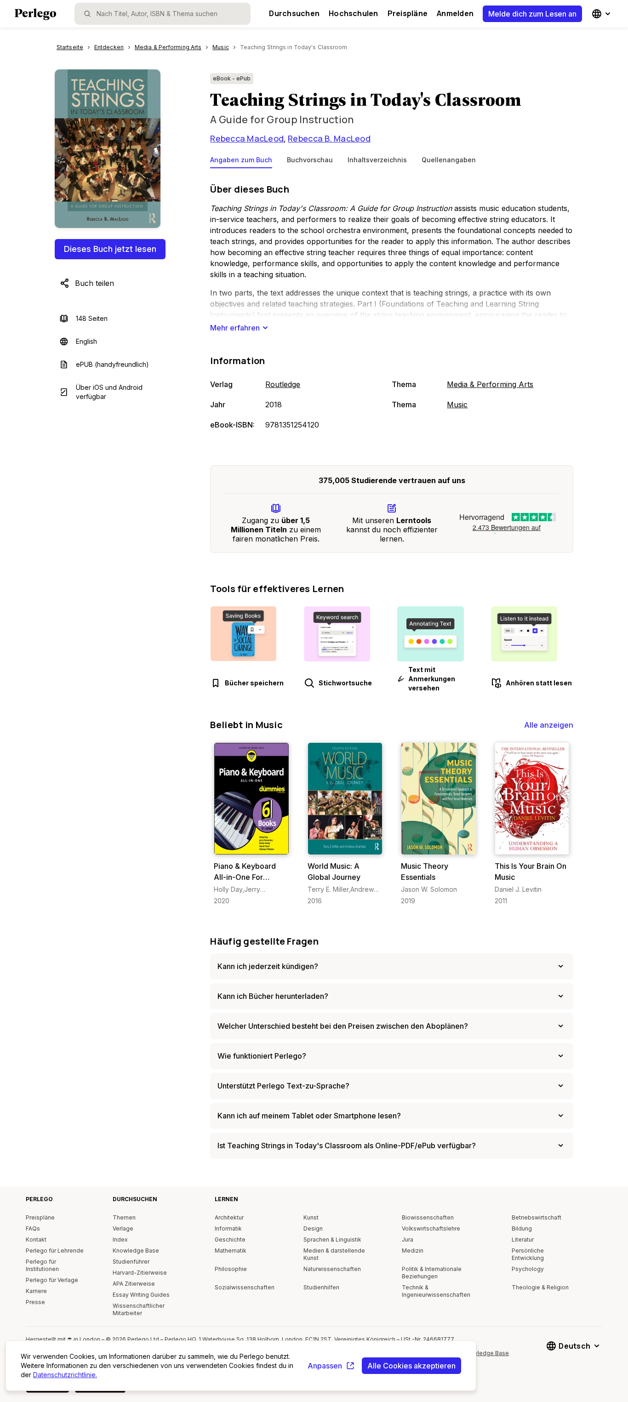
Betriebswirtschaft (536, 1217)
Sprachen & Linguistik (332, 1239)
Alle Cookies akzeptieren (411, 1365)
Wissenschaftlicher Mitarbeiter (139, 1309)
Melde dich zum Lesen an (532, 13)
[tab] (241, 161)
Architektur (229, 1217)
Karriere (36, 1291)
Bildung (522, 1228)
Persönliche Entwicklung (528, 1254)
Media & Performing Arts (490, 384)
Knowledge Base (136, 1250)
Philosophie (231, 1268)
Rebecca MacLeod (247, 138)
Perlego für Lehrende (55, 1250)
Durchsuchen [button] (294, 13)
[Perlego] (35, 15)
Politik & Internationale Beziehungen (432, 1272)
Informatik (228, 1228)
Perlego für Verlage (52, 1280)
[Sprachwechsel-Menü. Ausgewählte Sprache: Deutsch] (602, 14)
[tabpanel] (391, 307)
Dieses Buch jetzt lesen (110, 249)
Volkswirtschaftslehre (431, 1228)
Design (313, 1228)
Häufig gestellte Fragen (264, 941)
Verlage (123, 1228)
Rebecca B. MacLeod (329, 138)
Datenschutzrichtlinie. (65, 1375)
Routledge (282, 384)
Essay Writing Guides (141, 1294)
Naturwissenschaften (332, 1268)
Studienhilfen (321, 1287)
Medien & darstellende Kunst (334, 1254)
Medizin (412, 1250)
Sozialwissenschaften (244, 1287)
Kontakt (36, 1239)
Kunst (311, 1217)
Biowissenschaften (428, 1217)
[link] (251, 824)
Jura (407, 1239)
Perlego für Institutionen (42, 1265)
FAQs (33, 1228)
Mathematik (230, 1250)
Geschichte (230, 1239)
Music (457, 404)
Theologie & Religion (540, 1287)
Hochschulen (353, 13)
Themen (124, 1217)
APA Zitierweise (134, 1283)
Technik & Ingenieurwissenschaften (436, 1291)
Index (120, 1239)
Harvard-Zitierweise (140, 1272)
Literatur (523, 1239)
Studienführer (131, 1261)
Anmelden (455, 13)
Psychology (528, 1268)
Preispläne (408, 13)
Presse (35, 1302)
